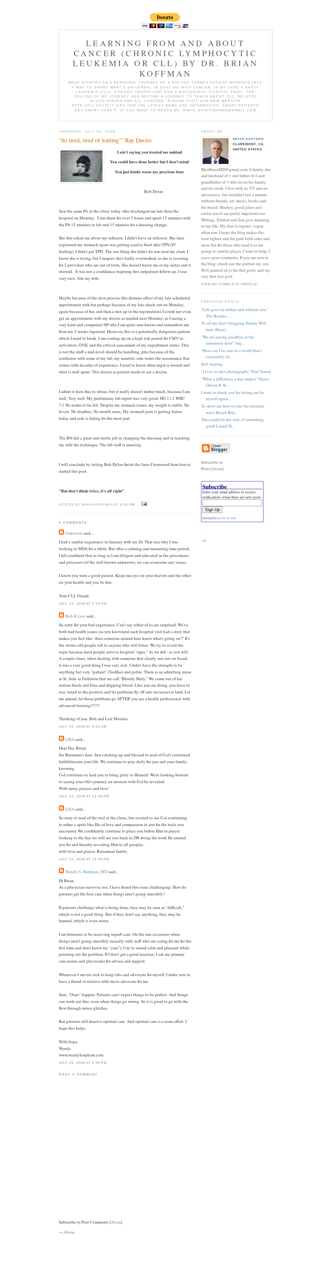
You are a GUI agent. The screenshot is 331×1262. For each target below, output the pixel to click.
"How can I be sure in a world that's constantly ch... (231, 354)
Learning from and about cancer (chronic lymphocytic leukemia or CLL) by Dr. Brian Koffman (166, 58)
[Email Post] (143, 504)
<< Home (67, 1232)
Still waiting (212, 364)
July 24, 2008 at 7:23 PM (83, 603)
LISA (69, 739)
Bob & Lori (75, 616)
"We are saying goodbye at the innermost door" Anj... (227, 340)
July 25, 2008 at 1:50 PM (83, 1063)
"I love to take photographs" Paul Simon (236, 371)
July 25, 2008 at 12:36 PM (84, 859)
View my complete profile (229, 284)
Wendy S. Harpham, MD (86, 871)
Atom (116, 1222)
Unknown (73, 533)
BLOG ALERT (227, 518)
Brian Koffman (248, 139)
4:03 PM (128, 504)
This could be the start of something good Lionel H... (232, 423)
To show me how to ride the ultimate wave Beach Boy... (232, 409)
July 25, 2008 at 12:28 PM (84, 796)
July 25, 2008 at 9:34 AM (83, 726)
